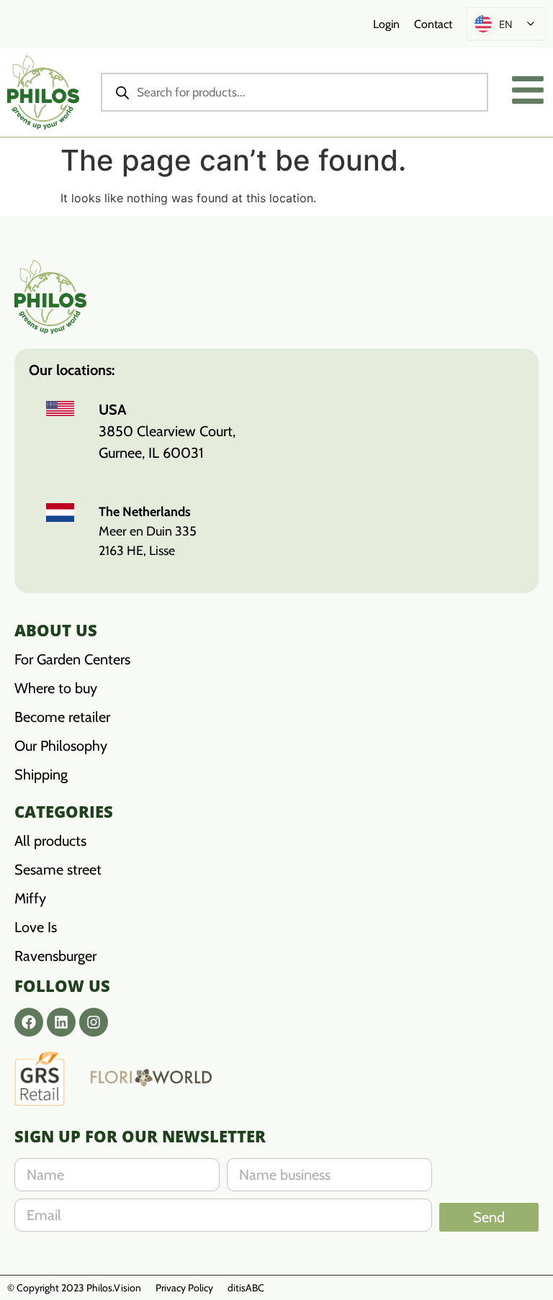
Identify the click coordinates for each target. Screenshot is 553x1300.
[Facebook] (28, 1022)
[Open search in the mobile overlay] (294, 92)
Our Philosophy (60, 745)
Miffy (30, 898)
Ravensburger (55, 956)
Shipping (41, 774)
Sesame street (58, 869)
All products (50, 840)
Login (386, 24)
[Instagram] (93, 1022)
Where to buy (55, 688)
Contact (433, 24)
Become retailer (62, 717)
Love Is (35, 927)
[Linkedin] (61, 1022)
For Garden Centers (72, 659)
